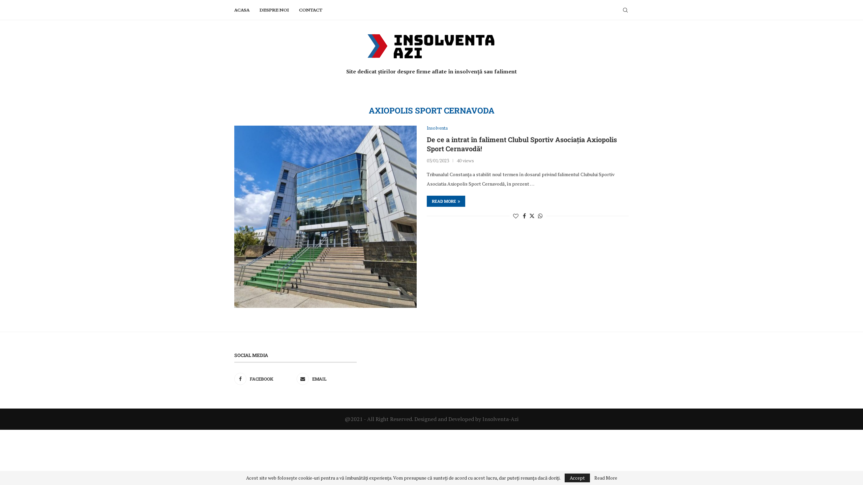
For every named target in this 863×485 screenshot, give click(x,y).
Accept (577, 478)
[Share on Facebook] (524, 216)
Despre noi (274, 10)
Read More (605, 478)
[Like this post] (515, 216)
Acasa (241, 10)
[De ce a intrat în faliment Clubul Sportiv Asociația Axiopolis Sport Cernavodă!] (325, 217)
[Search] (625, 10)
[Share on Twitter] (532, 216)
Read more (444, 201)
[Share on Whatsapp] (540, 216)
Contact (310, 10)
